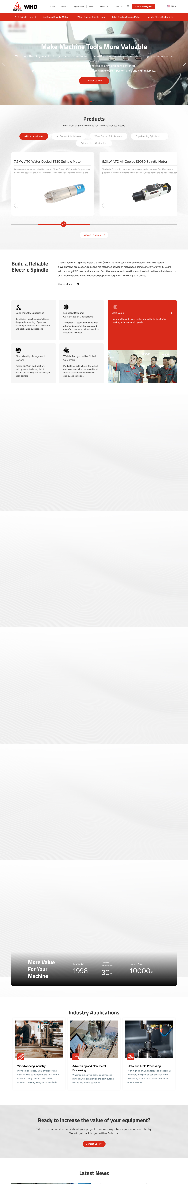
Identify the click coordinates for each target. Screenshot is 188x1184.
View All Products (92, 235)
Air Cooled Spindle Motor (68, 136)
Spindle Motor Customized (94, 143)
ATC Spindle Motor (33, 136)
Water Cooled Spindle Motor (108, 136)
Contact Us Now (94, 80)
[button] (185, 63)
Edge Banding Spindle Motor (150, 136)
